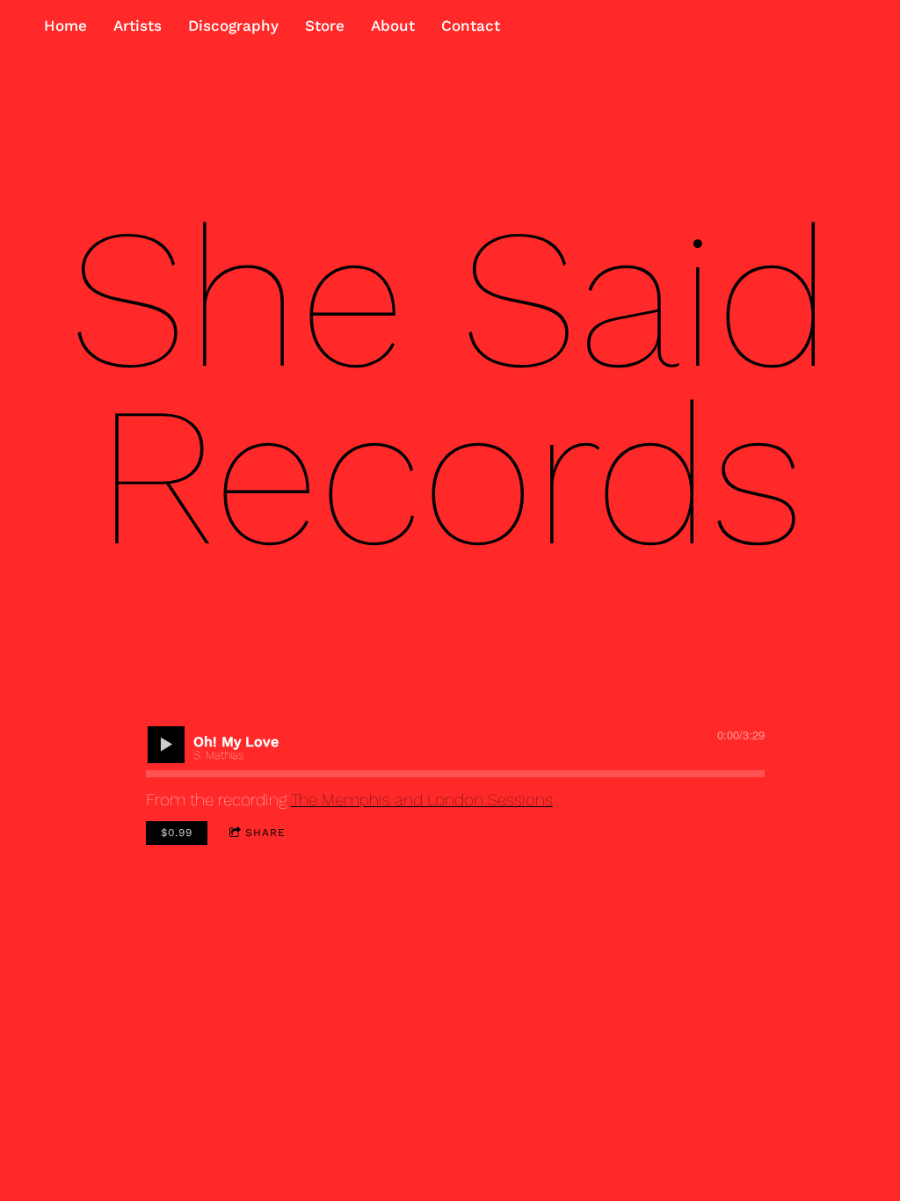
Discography (233, 25)
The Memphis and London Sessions (422, 800)
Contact (470, 25)
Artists (137, 25)
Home (65, 25)
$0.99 (176, 832)
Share (265, 832)
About (393, 25)
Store (325, 25)
